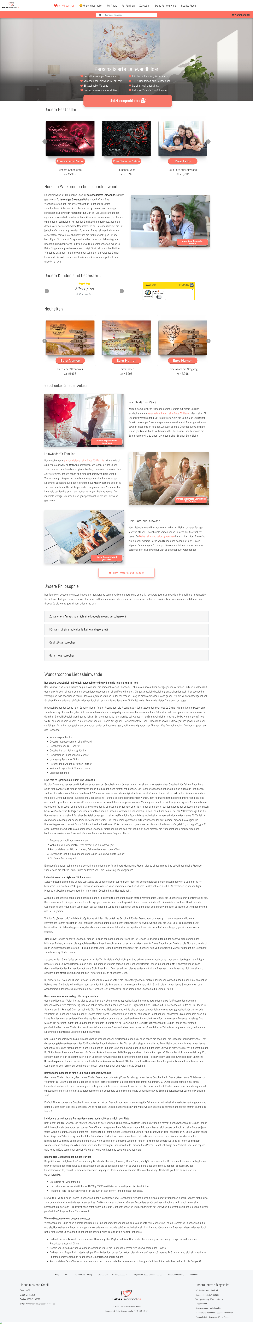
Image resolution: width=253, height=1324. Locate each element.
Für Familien (128, 5)
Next (208, 141)
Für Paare (112, 5)
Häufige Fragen (189, 5)
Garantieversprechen (62, 655)
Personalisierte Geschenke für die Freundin (213, 1317)
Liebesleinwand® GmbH (130, 1306)
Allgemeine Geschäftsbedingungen (148, 1274)
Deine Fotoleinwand (165, 5)
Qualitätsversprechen (62, 642)
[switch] (159, 297)
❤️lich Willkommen (64, 5)
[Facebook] (235, 6)
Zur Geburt (145, 5)
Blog (57, 1274)
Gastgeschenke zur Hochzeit (207, 1294)
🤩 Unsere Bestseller (90, 5)
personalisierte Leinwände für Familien (84, 460)
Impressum (193, 1274)
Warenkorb (242, 15)
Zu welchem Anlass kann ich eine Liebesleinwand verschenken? (87, 616)
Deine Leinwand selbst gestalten (157, 536)
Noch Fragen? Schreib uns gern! (128, 572)
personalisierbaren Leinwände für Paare (168, 413)
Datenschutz (102, 1274)
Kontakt (67, 1274)
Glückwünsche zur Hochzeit (206, 1290)
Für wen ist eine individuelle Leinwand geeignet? (78, 629)
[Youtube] (242, 6)
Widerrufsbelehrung (176, 1274)
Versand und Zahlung (83, 1274)
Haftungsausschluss (121, 1274)
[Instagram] (248, 6)
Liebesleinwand (110, 1311)
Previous (44, 141)
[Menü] (192, 290)
